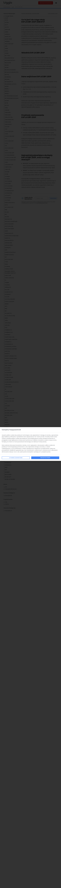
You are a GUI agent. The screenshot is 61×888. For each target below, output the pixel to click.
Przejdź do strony (45, 457)
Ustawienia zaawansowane (15, 457)
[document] (30, 444)
